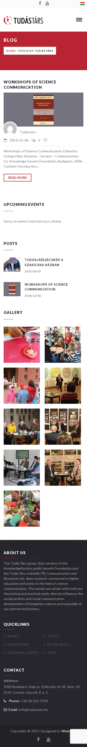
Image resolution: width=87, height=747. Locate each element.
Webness (68, 731)
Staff (52, 653)
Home (11, 50)
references (57, 644)
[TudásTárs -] (23, 20)
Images (13, 636)
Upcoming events (23, 653)
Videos (53, 636)
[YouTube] (47, 3)
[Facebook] (40, 3)
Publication (18, 644)
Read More (17, 178)
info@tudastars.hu (33, 709)
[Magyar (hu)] (82, 3)
